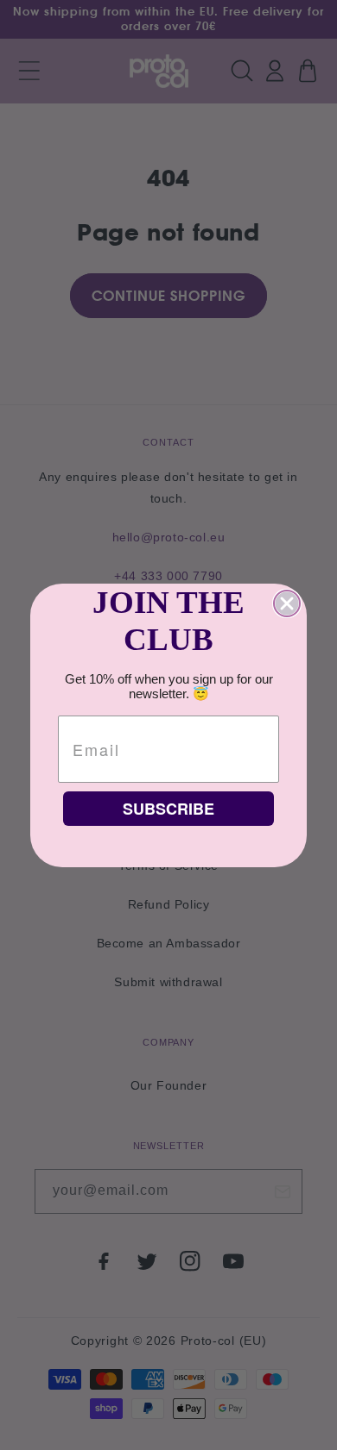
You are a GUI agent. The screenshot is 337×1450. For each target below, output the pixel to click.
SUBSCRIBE (168, 808)
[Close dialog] (287, 603)
